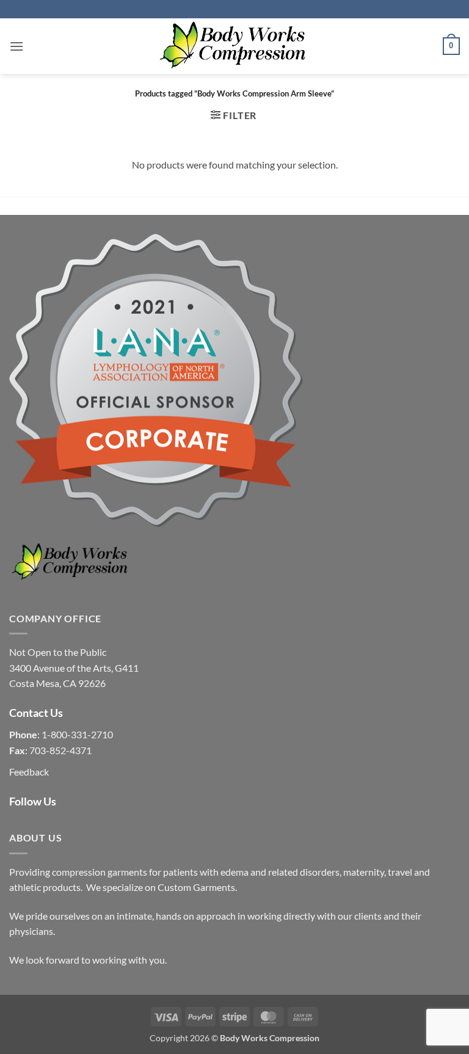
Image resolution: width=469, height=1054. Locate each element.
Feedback (29, 771)
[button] (16, 46)
